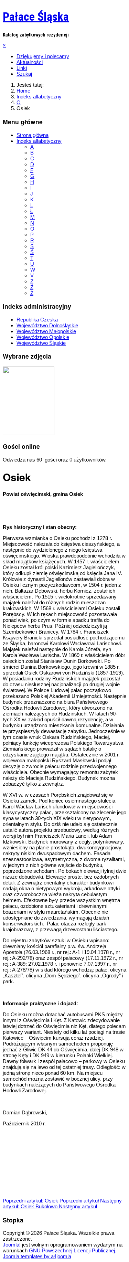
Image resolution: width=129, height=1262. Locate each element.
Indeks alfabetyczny (39, 141)
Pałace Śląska (36, 16)
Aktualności (30, 62)
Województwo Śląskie (41, 343)
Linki (22, 68)
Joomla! (12, 1245)
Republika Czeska (37, 319)
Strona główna (33, 135)
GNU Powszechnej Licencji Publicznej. (72, 1250)
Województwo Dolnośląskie (47, 325)
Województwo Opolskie (43, 337)
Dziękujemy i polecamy (43, 56)
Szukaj (24, 74)
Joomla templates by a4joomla (37, 1256)
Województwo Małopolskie (46, 331)
